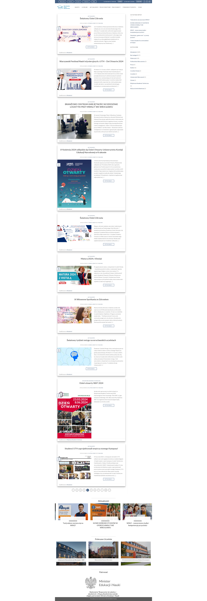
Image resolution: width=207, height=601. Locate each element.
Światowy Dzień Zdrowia (91, 18)
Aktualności (94, 7)
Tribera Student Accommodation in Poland (139, 41)
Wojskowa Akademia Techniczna (91, 380)
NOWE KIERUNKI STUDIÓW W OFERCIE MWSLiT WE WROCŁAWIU (139, 25)
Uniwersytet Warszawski (137, 77)
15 (105, 490)
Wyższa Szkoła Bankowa (137, 88)
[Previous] (58, 519)
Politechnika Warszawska (137, 61)
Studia (132, 67)
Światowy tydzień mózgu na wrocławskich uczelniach (91, 340)
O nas (140, 7)
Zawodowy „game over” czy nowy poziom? (139, 36)
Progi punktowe (105, 7)
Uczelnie (132, 74)
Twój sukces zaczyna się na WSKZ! (140, 19)
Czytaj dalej (91, 47)
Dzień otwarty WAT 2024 (91, 383)
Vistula (132, 80)
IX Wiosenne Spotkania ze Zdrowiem (91, 299)
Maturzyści (133, 58)
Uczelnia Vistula (134, 71)
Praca (131, 64)
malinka (100, 23)
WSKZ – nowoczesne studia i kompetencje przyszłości (138, 31)
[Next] (148, 519)
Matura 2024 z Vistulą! (91, 258)
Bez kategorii (134, 55)
